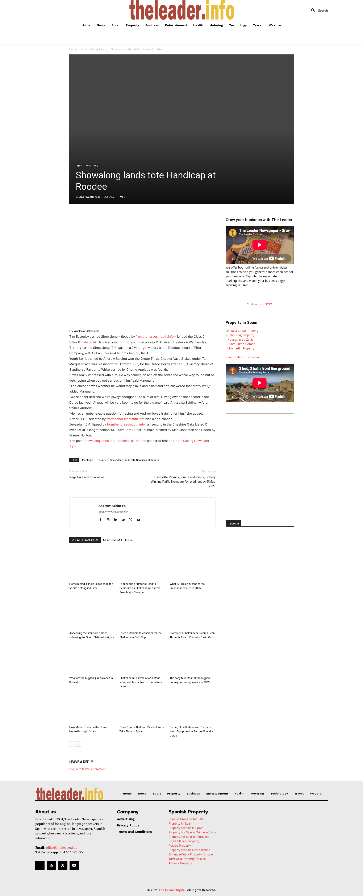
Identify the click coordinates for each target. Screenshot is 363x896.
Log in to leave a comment (87, 769)
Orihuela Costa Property (242, 331)
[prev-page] (72, 744)
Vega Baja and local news (87, 477)
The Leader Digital (171, 890)
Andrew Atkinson (90, 196)
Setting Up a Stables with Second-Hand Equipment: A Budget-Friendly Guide (191, 731)
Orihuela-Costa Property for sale (190, 854)
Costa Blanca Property (183, 841)
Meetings (87, 459)
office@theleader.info (62, 847)
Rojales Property (179, 845)
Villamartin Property (241, 348)
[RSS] (51, 865)
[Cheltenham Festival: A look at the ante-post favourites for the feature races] (142, 659)
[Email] (148, 216)
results (102, 459)
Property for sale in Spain (185, 828)
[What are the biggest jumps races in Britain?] (92, 659)
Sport (84, 49)
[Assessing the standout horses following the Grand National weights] (92, 614)
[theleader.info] (182, 10)
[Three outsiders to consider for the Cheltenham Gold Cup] (142, 614)
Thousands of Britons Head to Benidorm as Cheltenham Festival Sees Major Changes (140, 588)
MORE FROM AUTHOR (117, 540)
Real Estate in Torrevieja (242, 357)
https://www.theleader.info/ (114, 511)
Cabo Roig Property (241, 335)
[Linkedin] (128, 216)
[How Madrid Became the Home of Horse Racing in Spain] (92, 708)
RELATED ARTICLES (85, 540)
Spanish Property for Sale (186, 819)
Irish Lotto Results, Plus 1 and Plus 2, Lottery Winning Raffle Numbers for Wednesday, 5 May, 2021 (183, 481)
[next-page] (78, 744)
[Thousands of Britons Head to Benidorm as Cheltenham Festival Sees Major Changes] (142, 564)
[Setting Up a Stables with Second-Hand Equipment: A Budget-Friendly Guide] (193, 708)
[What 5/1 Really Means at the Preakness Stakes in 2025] (193, 564)
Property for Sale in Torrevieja (188, 836)
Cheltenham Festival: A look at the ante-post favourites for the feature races (141, 682)
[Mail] (124, 520)
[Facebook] (99, 216)
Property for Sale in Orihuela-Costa (192, 832)
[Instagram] (109, 520)
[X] (109, 216)
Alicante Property (180, 863)
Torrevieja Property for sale (187, 858)
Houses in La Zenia (241, 339)
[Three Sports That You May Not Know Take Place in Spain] (142, 708)
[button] (318, 10)
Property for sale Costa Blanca (189, 850)
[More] (157, 216)
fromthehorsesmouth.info (155, 337)
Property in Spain (180, 823)
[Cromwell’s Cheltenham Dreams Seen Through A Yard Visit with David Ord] (193, 614)
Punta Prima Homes (241, 344)
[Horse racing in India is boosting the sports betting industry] (92, 564)
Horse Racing (99, 49)
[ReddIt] (138, 216)
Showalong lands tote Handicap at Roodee (114, 441)
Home (73, 49)
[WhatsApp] (119, 216)
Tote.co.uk (89, 342)
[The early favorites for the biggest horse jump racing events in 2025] (193, 659)
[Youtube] (139, 520)
